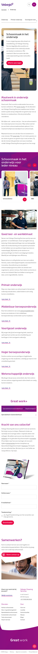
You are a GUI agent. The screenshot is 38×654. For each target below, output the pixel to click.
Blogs (22, 617)
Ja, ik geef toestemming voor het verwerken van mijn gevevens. (19, 516)
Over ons (22, 607)
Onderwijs (4, 20)
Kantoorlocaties (24, 612)
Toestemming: (6, 512)
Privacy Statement (33, 652)
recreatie (33, 438)
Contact (22, 619)
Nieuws (22, 615)
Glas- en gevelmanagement (8, 610)
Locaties (22, 610)
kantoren (25, 446)
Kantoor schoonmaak (7, 607)
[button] (29, 165)
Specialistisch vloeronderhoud (13, 409)
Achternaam (6, 493)
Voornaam (5, 483)
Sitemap (12, 652)
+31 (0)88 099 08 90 (26, 599)
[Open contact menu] (34, 646)
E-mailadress (6, 502)
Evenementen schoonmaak (8, 615)
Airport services (5, 619)
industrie (4, 438)
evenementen (10, 443)
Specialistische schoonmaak (9, 612)
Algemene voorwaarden (21, 652)
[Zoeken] (29, 4)
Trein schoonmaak (6, 617)
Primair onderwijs (16, 20)
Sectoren (4, 9)
